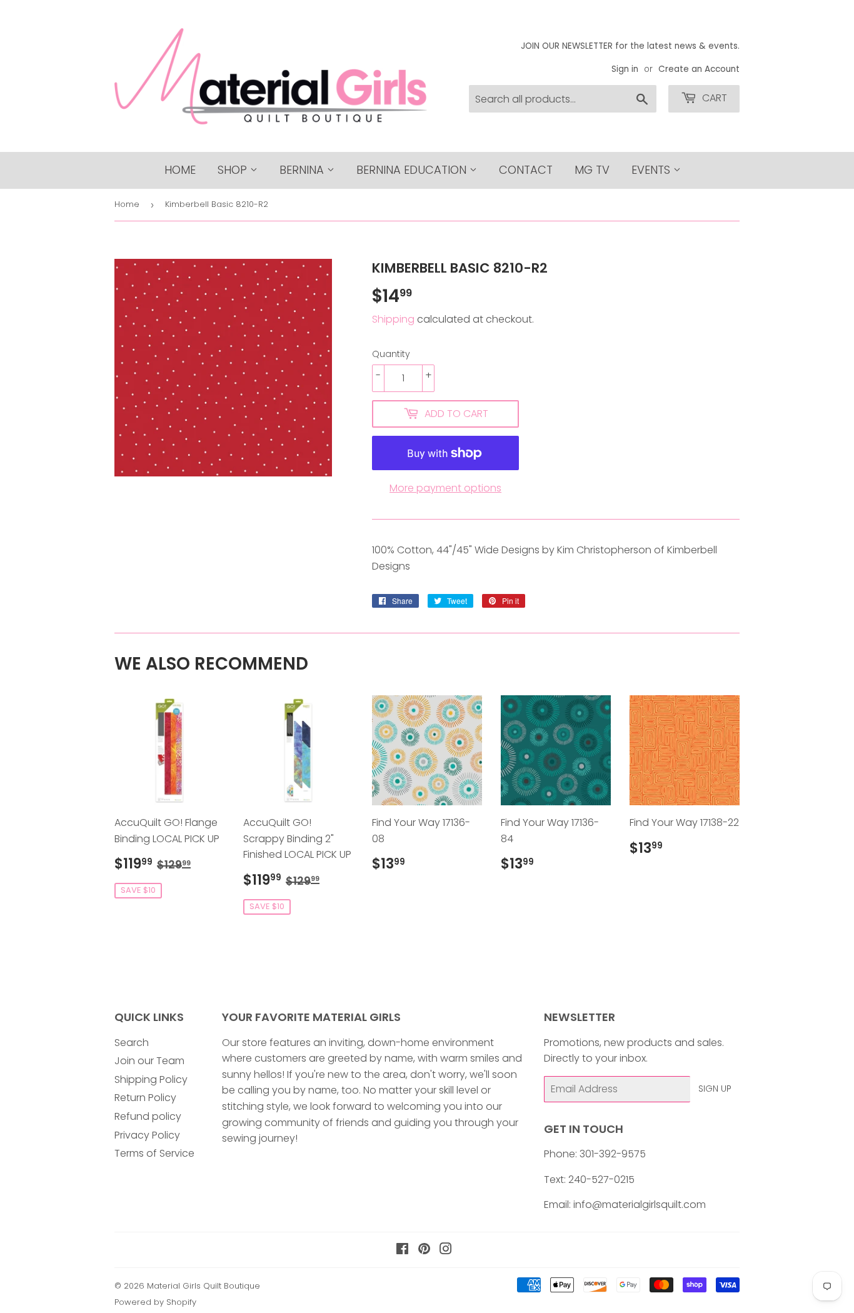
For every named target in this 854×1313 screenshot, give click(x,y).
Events (652, 170)
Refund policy (147, 1116)
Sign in (624, 69)
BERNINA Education (413, 170)
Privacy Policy (147, 1135)
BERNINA (303, 170)
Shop (234, 170)
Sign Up (714, 1088)
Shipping (393, 319)
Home (180, 170)
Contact (526, 170)
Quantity (391, 354)
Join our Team (149, 1061)
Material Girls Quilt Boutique (203, 1286)
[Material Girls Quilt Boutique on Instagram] (446, 1250)
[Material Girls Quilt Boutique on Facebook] (402, 1250)
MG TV (592, 170)
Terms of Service (154, 1153)
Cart (713, 98)
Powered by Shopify (155, 1302)
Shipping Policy (151, 1079)
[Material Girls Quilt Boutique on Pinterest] (424, 1250)
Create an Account (699, 69)
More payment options (445, 488)
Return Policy (145, 1097)
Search (131, 1042)
